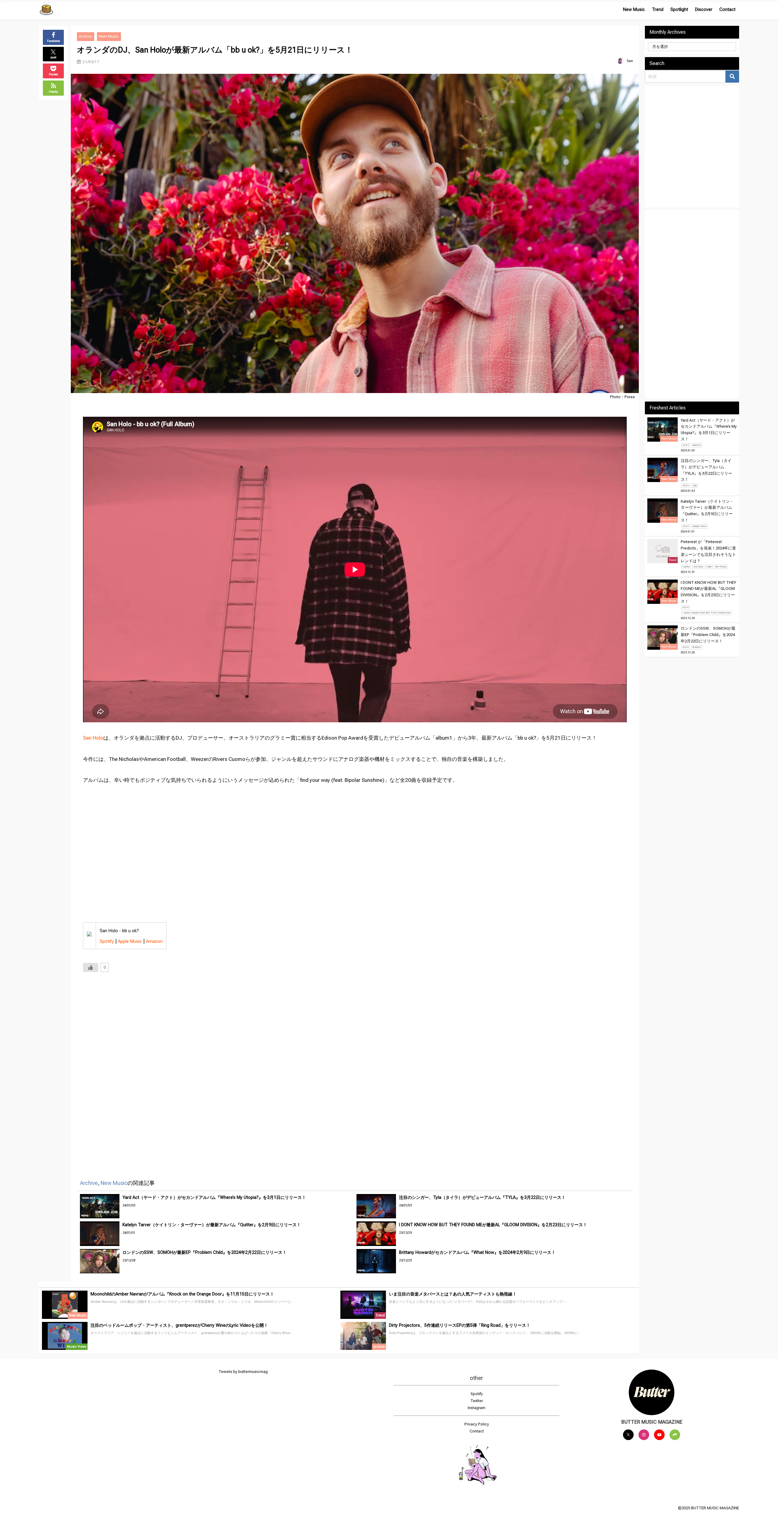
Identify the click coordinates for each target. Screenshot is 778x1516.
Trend (657, 9)
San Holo (93, 738)
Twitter (476, 1400)
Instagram (476, 1407)
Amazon (154, 941)
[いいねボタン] (90, 967)
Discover (703, 9)
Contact (727, 9)
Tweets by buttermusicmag (243, 1371)
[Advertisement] (265, 1067)
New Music (634, 9)
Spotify (107, 941)
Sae (630, 61)
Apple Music (130, 941)
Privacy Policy (476, 1424)
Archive (85, 36)
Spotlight (679, 9)
